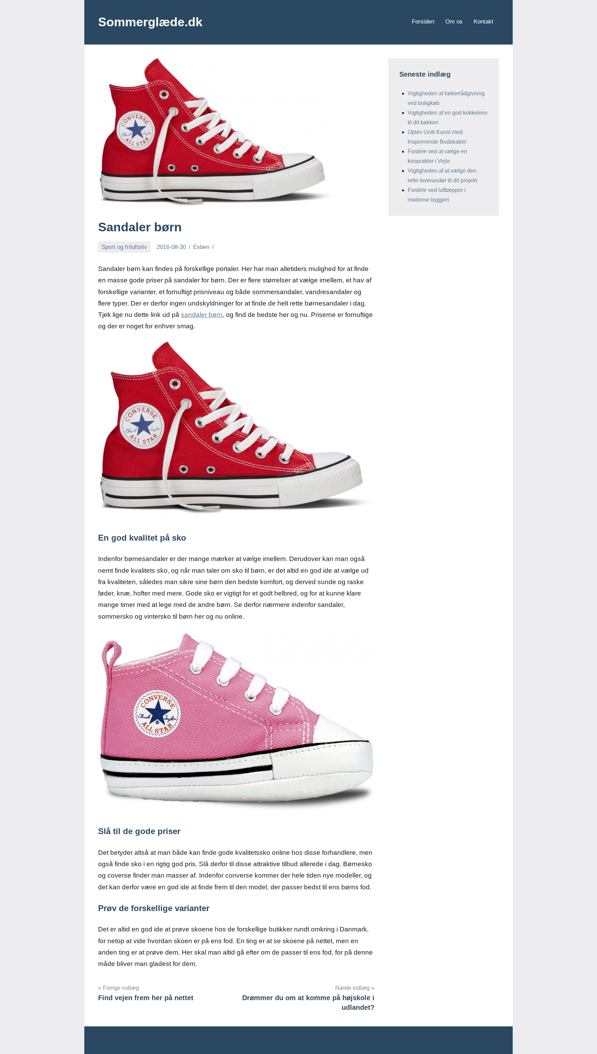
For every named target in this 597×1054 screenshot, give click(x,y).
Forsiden (423, 21)
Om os (454, 21)
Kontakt (483, 21)
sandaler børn (201, 314)
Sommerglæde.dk (150, 22)
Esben (201, 247)
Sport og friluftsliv (124, 247)
